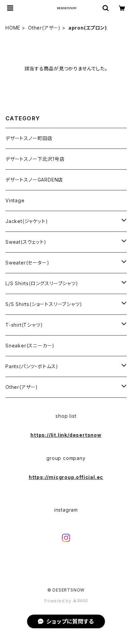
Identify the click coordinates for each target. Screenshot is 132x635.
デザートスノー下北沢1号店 (34, 159)
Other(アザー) (44, 28)
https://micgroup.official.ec (66, 477)
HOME (12, 28)
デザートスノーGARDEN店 (34, 180)
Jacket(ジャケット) (26, 221)
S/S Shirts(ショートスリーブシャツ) (43, 304)
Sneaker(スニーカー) (29, 345)
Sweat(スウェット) (25, 242)
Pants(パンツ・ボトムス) (31, 366)
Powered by (58, 600)
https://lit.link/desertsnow (66, 435)
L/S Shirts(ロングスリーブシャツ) (41, 283)
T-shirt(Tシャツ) (24, 325)
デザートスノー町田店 (28, 138)
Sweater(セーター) (27, 262)
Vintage (15, 200)
